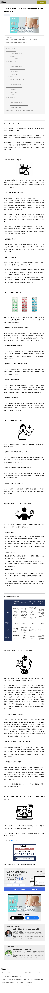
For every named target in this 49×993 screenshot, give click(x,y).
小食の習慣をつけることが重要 (15, 107)
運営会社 (3, 973)
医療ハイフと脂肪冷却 (14, 58)
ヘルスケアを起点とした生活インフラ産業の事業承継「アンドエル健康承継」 (17, 982)
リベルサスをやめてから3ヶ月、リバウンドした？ (19, 105)
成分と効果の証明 (13, 89)
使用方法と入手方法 (13, 92)
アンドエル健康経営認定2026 (37, 979)
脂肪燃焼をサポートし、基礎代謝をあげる (17, 69)
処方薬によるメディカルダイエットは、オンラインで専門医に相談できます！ (20, 110)
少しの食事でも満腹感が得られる (16, 66)
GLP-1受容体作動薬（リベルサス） (16, 53)
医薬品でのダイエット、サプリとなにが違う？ (14, 87)
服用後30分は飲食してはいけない (16, 84)
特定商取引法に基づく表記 (28, 973)
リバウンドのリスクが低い (14, 71)
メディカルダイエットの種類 (11, 51)
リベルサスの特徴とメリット (11, 61)
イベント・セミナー (11, 979)
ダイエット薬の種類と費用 (10, 97)
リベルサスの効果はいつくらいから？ (16, 102)
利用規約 (8, 973)
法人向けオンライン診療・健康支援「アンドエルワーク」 (13, 976)
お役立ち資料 (19, 979)
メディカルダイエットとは (10, 48)
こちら (11, 840)
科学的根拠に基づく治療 (14, 74)
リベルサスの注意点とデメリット (12, 76)
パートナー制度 (26, 979)
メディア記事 (37, 973)
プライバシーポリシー (16, 973)
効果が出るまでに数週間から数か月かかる (17, 79)
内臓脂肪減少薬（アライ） (14, 56)
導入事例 (3, 979)
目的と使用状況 (12, 94)
